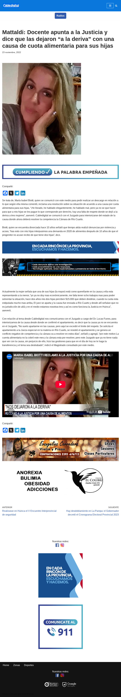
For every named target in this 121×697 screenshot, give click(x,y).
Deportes (29, 665)
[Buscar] (116, 6)
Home (6, 665)
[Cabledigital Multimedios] (11, 5)
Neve (5, 694)
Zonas (16, 665)
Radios (60, 15)
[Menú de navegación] (110, 5)
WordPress (28, 694)
